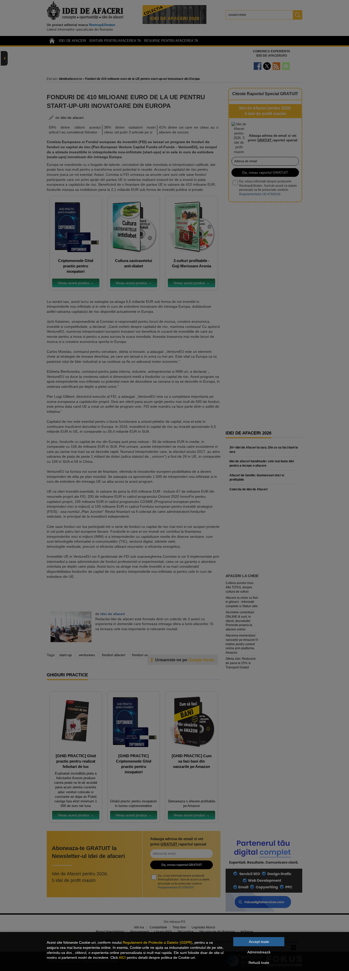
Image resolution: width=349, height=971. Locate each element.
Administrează (258, 952)
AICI (122, 957)
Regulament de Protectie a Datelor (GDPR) (157, 942)
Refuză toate (259, 963)
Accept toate (259, 942)
